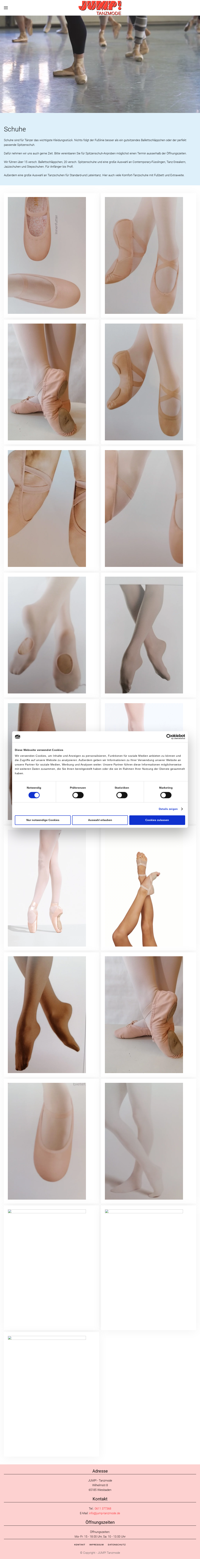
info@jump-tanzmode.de (104, 1513)
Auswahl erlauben (100, 820)
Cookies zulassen (157, 820)
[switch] (78, 795)
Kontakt (79, 1544)
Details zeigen (168, 809)
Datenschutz (117, 1544)
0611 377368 (103, 1508)
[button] (6, 8)
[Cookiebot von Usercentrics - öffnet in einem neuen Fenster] (168, 736)
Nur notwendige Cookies (42, 820)
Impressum (96, 1544)
